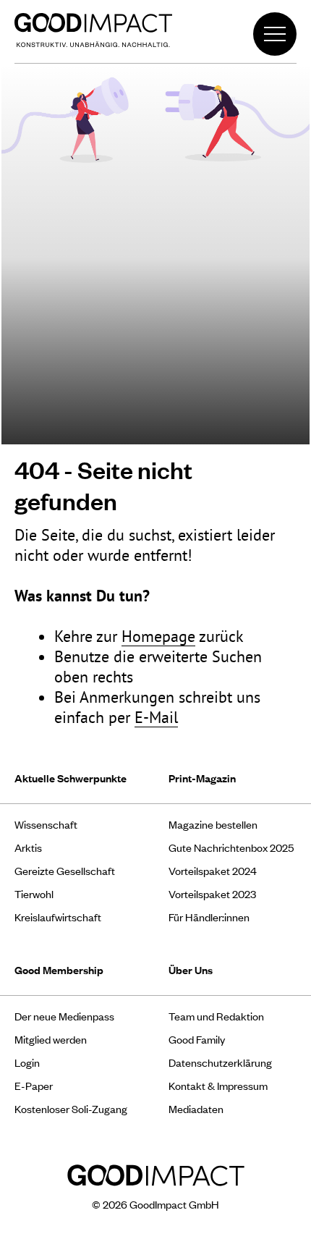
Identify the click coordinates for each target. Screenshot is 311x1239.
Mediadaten (196, 1108)
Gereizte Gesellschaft (64, 870)
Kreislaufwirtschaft (57, 916)
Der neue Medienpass (64, 1015)
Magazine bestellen (213, 824)
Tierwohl (34, 893)
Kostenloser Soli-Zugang (70, 1108)
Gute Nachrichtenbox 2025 (231, 847)
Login (27, 1062)
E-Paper (33, 1085)
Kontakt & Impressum (218, 1085)
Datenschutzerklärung (220, 1062)
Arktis (28, 847)
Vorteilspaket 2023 (212, 893)
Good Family (197, 1038)
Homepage (158, 636)
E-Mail (156, 717)
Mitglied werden (50, 1038)
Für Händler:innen (209, 916)
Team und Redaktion (216, 1015)
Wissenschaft (45, 824)
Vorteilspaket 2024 (213, 870)
